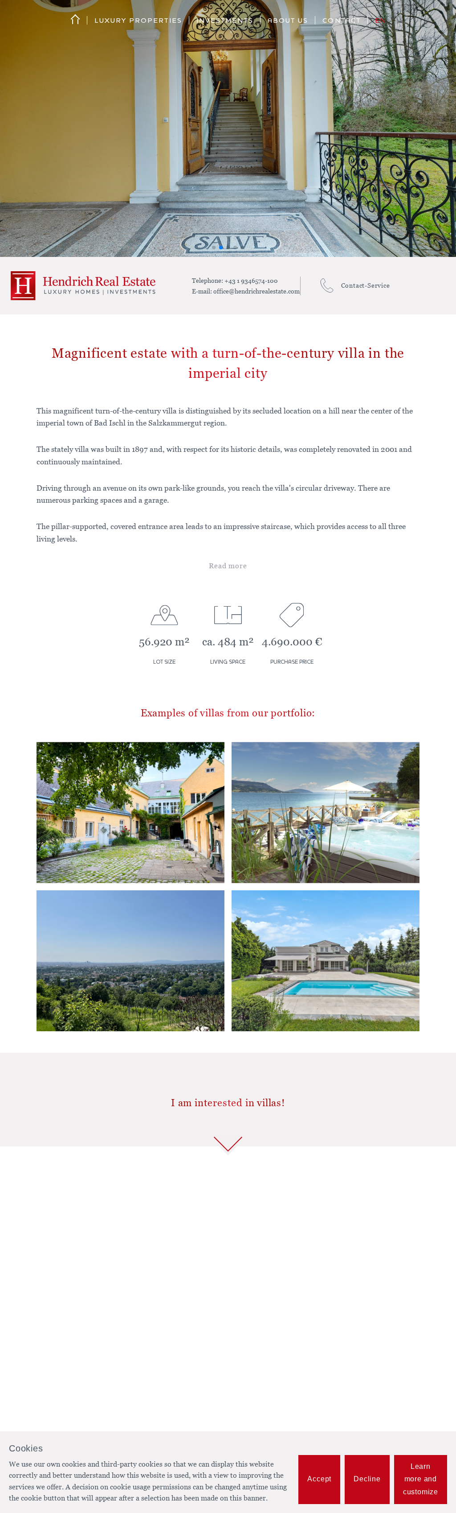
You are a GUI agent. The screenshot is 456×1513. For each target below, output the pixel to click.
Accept (319, 1479)
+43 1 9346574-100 (251, 280)
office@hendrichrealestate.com (256, 291)
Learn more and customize (420, 1479)
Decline (367, 1479)
